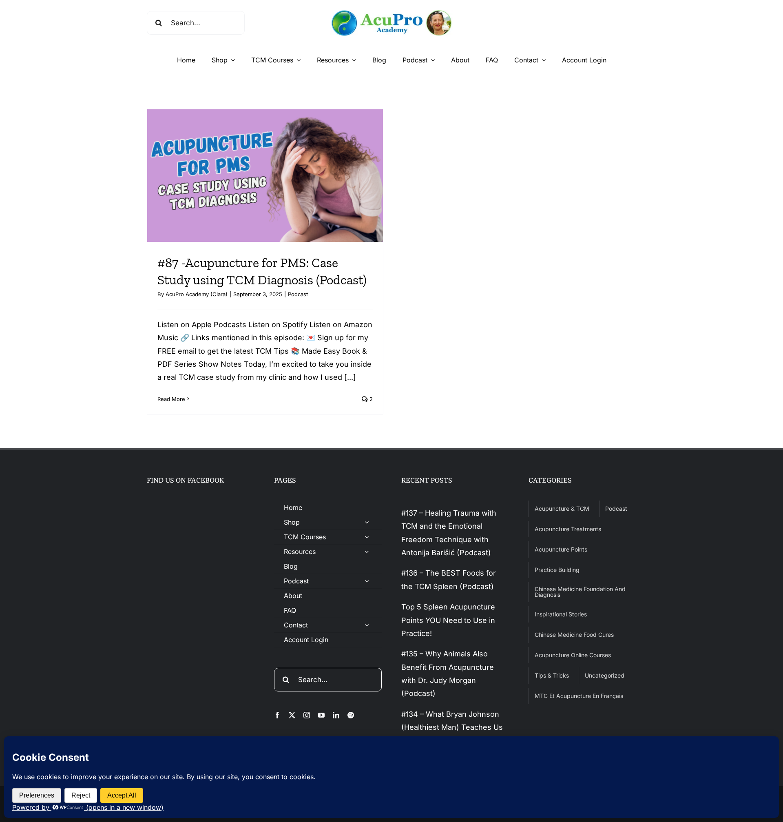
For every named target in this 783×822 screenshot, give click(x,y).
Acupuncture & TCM (562, 508)
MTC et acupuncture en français (579, 695)
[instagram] (306, 715)
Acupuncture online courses (573, 654)
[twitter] (292, 715)
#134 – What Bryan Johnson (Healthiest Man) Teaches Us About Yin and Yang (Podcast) (453, 727)
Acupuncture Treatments (568, 528)
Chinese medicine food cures (574, 634)
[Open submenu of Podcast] (367, 581)
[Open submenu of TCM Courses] (367, 537)
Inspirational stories (561, 614)
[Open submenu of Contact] (367, 625)
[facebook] (277, 715)
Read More (171, 399)
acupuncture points (561, 549)
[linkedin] (336, 715)
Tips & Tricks (552, 675)
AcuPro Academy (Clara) (197, 294)
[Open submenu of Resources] (367, 552)
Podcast (298, 294)
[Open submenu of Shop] (367, 522)
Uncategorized (604, 675)
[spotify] (350, 715)
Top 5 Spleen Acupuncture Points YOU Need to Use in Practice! (448, 620)
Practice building (557, 569)
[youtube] (321, 715)
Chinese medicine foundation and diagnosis (580, 591)
